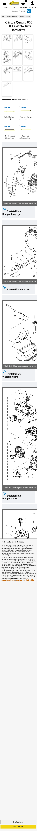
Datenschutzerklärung (8, 580)
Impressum (19, 580)
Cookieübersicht (29, 580)
